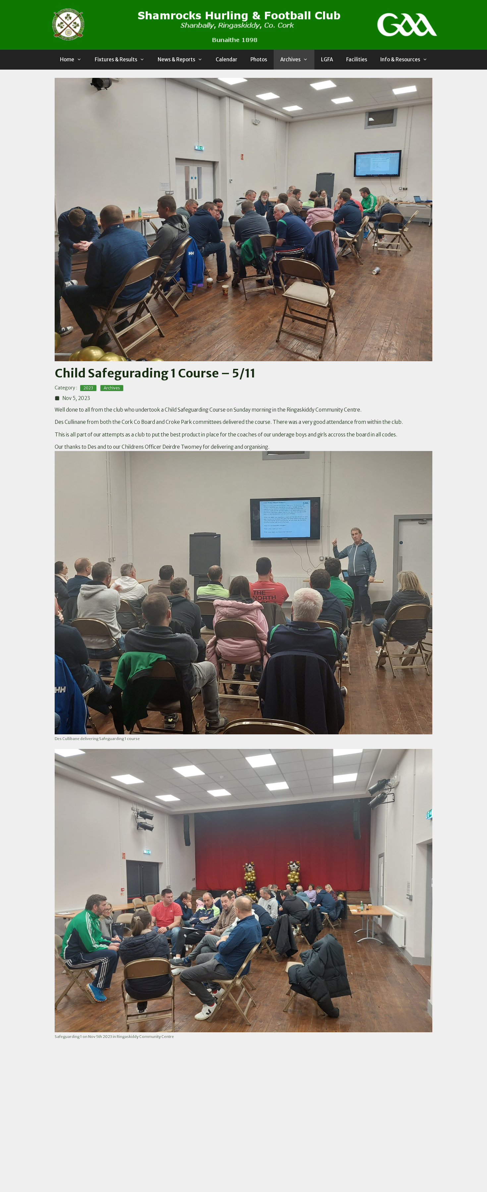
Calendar (226, 59)
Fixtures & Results (116, 59)
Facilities (356, 59)
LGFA (327, 59)
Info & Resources (400, 59)
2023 (88, 387)
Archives (290, 59)
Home (67, 59)
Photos (258, 59)
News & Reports (176, 59)
